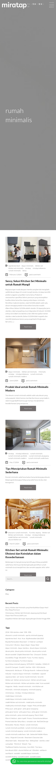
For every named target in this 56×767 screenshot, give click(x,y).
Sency (24, 271)
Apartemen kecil (14, 266)
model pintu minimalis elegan (15, 706)
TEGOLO (17, 744)
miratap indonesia (39, 268)
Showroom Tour (23, 741)
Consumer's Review (12, 645)
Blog (7, 594)
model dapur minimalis (13, 696)
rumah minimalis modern (17, 376)
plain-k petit (22, 718)
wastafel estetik (23, 757)
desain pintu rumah (39, 651)
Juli (18, 677)
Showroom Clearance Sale (33, 737)
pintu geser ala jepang (30, 709)
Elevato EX (22, 658)
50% (25, 632)
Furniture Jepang (26, 661)
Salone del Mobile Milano (39, 734)
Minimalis (42, 372)
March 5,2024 (14, 544)
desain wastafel (10, 654)
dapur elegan (25, 645)
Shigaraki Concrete (17, 737)
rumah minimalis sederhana (38, 458)
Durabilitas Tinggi (11, 658)
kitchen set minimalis (16, 268)
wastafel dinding (11, 757)
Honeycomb (9, 670)
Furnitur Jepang (35, 533)
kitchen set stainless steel (30, 683)
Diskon (44, 654)
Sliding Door (34, 741)
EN (28, 4)
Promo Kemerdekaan (40, 718)
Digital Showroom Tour (25, 654)
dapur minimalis (27, 266)
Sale (28, 734)
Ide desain (18, 670)
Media (15, 686)
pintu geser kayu (25, 712)
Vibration (35, 750)
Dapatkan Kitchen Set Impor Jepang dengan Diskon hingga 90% (27, 619)
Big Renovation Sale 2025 (35, 638)
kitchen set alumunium (22, 680)
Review (16, 725)
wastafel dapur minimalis (30, 753)
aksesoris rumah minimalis (18, 533)
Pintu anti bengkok (39, 706)
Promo (29, 718)
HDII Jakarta (40, 667)
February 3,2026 (15, 275)
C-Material (31, 642)
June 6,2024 (14, 381)
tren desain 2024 (11, 750)
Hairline (28, 667)
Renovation (9, 725)
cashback (39, 642)
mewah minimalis (24, 686)
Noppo (29, 706)
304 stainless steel (16, 632)
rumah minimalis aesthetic (17, 456)
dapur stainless (23, 648)
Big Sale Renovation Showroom (16, 642)
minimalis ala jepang (20, 690)
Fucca (29, 658)
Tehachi (24, 744)
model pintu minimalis (34, 702)
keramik (40, 677)
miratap (28, 268)
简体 (34, 4)
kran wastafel (45, 683)
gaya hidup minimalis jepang (15, 664)
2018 (7, 632)
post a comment (35, 275)
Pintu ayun (9, 709)
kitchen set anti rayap (38, 680)
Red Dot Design (42, 721)
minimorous (9, 693)
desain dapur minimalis (38, 648)
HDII (33, 667)
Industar (8, 674)
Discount (37, 654)
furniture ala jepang (12, 661)
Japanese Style (10, 677)
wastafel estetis (35, 757)
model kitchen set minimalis (18, 537)
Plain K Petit (39, 715)
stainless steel (44, 741)
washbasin (9, 753)
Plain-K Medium (11, 718)
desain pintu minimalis (23, 651)
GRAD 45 (45, 664)
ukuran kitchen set (14, 540)
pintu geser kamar (11, 712)
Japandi (43, 674)
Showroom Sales (11, 741)
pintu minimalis (11, 715)
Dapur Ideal (35, 645)
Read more (28, 327)
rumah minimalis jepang (14, 731)
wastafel (17, 753)
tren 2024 (30, 747)
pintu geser (18, 709)
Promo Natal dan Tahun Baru (15, 721)
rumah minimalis (14, 271)
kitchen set (39, 266)
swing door (9, 744)
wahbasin (43, 750)
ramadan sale (31, 721)
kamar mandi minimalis (28, 677)
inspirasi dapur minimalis (21, 674)
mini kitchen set (37, 686)
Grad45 (22, 667)
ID (28, 6)
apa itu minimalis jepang (34, 635)
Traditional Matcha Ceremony (16, 747)
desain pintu (9, 651)
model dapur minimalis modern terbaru (19, 699)
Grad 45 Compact (11, 667)
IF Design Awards (29, 670)
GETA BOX (31, 664)
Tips (29, 744)
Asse (23, 638)
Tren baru (38, 747)
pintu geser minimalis (39, 712)
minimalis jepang (35, 690)
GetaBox (38, 664)
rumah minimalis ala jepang (39, 456)
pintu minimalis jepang (26, 715)
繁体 (41, 4)
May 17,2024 (14, 462)
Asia (19, 638)
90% (29, 632)
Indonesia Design (42, 670)
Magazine (8, 686)
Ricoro (22, 725)
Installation (35, 674)
